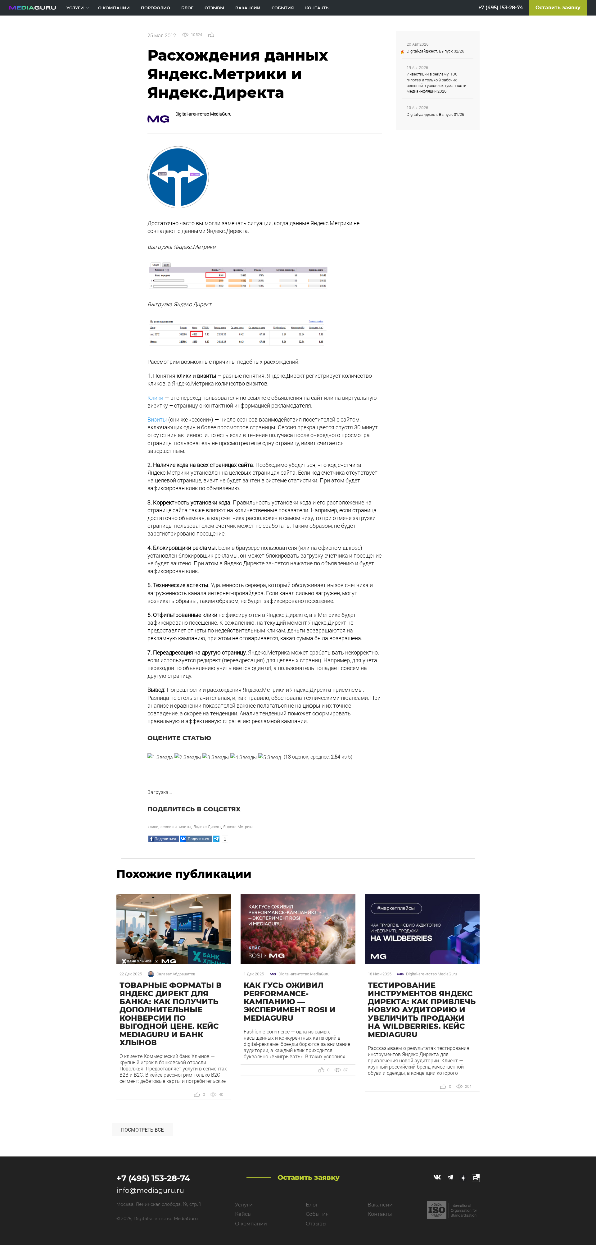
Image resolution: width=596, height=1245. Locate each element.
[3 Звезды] (215, 757)
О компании (114, 7)
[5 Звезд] (269, 757)
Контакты (317, 7)
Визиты (157, 419)
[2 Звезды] (187, 757)
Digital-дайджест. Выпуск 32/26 (435, 51)
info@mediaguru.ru (150, 1190)
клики (152, 826)
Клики (155, 397)
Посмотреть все (142, 1129)
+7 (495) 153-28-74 (500, 8)
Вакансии (247, 7)
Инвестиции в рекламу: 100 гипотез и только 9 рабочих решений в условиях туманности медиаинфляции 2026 (436, 82)
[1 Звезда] (160, 757)
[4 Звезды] (243, 757)
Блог (187, 7)
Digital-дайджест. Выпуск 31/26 (435, 114)
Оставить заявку (557, 8)
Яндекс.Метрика (238, 826)
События (283, 7)
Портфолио (155, 7)
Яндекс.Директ (207, 826)
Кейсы (243, 1214)
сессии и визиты (175, 826)
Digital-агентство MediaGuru (203, 114)
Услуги (75, 7)
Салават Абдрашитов (175, 974)
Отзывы (214, 7)
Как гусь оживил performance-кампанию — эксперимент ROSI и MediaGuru (290, 1002)
